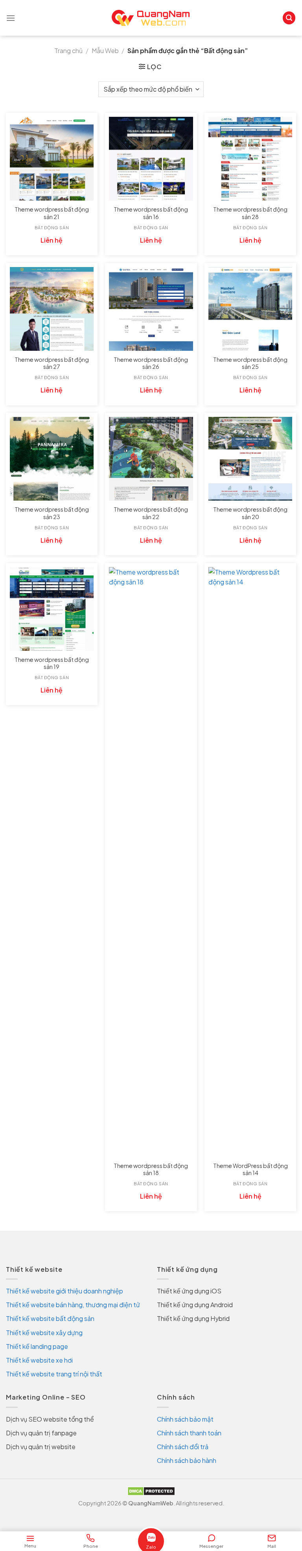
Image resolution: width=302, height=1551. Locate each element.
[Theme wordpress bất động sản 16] (151, 159)
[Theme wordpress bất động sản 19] (52, 609)
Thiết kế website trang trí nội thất (54, 1374)
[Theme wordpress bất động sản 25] (250, 309)
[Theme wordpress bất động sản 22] (151, 459)
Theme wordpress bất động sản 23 (52, 513)
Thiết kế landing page (37, 1346)
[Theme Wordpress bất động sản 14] (250, 862)
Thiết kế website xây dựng (44, 1332)
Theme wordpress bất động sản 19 (52, 663)
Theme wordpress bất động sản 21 (52, 213)
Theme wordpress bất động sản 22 (151, 513)
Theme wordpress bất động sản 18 (151, 1169)
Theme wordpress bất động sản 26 (151, 363)
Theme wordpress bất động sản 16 (151, 213)
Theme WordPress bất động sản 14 (250, 1169)
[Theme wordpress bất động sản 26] (151, 309)
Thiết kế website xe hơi (39, 1360)
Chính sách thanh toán (189, 1433)
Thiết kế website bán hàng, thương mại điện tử (73, 1304)
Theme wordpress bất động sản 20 (250, 513)
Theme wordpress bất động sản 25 (250, 363)
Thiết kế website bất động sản (50, 1318)
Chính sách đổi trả (182, 1446)
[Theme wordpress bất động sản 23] (52, 459)
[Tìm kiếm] (289, 17)
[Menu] (10, 18)
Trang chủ (68, 50)
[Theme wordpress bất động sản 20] (250, 459)
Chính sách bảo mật (185, 1419)
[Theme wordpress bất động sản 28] (250, 159)
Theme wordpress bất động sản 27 (52, 363)
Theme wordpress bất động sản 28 (250, 213)
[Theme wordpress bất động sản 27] (52, 309)
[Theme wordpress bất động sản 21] (52, 159)
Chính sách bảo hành (186, 1460)
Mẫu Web (105, 50)
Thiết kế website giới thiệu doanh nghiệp (64, 1291)
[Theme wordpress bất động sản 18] (151, 862)
